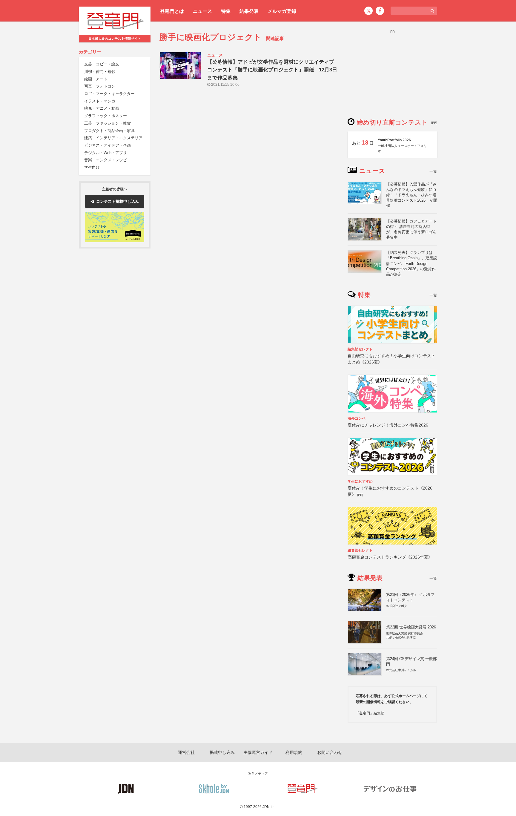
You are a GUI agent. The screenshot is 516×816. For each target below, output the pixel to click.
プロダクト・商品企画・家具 (109, 130)
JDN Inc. (269, 807)
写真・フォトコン (99, 86)
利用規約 (293, 752)
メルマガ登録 (282, 11)
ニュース (202, 11)
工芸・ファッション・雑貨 (107, 123)
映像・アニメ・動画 (101, 108)
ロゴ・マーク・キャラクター (109, 93)
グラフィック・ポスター (105, 116)
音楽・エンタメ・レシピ (105, 160)
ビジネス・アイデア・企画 (107, 145)
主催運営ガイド (258, 752)
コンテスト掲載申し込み (117, 201)
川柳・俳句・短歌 (99, 71)
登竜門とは (172, 11)
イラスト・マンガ (99, 101)
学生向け (92, 167)
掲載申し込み (222, 752)
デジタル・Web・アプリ (105, 153)
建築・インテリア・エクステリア (113, 138)
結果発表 (249, 11)
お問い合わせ (329, 752)
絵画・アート (96, 79)
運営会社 (186, 752)
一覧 (433, 171)
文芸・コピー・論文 (101, 64)
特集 (226, 11)
